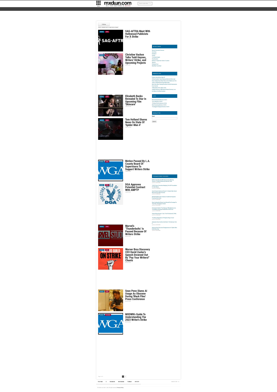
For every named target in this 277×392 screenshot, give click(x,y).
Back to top (174, 381)
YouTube (100, 381)
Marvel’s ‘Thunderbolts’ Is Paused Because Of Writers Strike (135, 230)
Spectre (154, 62)
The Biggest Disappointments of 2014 (160, 106)
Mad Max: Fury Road (156, 65)
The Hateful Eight (156, 57)
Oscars (153, 55)
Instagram (121, 381)
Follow (104, 24)
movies (101, 31)
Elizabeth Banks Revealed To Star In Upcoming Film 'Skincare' (135, 100)
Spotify (137, 381)
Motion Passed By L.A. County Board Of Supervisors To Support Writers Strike (137, 165)
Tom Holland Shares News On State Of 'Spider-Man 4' (136, 122)
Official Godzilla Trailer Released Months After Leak (163, 79)
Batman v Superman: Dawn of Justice (160, 60)
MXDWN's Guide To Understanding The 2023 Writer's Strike (136, 317)
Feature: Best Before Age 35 (158, 77)
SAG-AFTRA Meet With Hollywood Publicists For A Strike (137, 34)
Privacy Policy (120, 387)
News (107, 31)
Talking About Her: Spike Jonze (159, 87)
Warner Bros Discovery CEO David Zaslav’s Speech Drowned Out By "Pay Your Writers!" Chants (137, 255)
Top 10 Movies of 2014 (157, 101)
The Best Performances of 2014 (159, 103)
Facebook (112, 381)
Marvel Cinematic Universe (158, 50)
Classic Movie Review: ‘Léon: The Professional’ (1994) (164, 213)
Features (108, 314)
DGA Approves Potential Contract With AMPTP (135, 187)
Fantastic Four (155, 64)
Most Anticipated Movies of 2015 (159, 99)
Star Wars (154, 52)
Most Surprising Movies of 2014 (159, 105)
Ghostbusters (155, 59)
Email (153, 116)
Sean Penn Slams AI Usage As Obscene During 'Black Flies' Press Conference (136, 295)
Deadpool (154, 53)
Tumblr (129, 381)
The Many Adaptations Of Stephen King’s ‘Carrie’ (163, 217)
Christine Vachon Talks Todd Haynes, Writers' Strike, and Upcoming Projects (135, 58)
